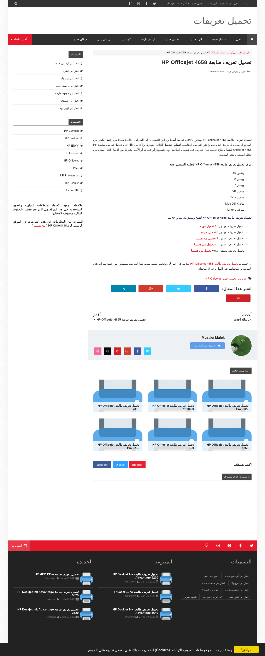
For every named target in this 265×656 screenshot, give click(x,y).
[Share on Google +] (151, 289)
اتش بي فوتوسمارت (67, 93)
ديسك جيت (225, 3)
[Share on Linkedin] (123, 289)
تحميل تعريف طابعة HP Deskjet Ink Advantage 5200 (135, 576)
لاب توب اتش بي (213, 596)
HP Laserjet (72, 153)
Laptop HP (72, 190)
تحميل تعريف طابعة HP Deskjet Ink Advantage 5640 (135, 611)
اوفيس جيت (198, 3)
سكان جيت (183, 3)
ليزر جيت (212, 3)
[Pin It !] (238, 298)
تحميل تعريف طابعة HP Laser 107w (135, 591)
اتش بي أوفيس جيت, (236, 71)
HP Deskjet (72, 138)
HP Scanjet (72, 182)
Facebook (102, 464)
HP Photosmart (69, 175)
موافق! (246, 649)
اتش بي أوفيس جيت (230, 52)
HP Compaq (71, 130)
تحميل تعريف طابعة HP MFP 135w (57, 574)
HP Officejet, (217, 71)
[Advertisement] (172, 108)
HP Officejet (213, 52)
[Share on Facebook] (206, 289)
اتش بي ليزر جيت (68, 108)
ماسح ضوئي (190, 596)
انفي (236, 3)
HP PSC (74, 168)
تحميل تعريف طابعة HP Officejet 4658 (206, 62)
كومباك (170, 3)
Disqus (120, 464)
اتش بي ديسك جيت (67, 85)
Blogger (137, 464)
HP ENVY (73, 145)
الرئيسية (245, 3)
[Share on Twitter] (178, 289)
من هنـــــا (40, 225)
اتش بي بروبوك (70, 78)
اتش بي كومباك (70, 100)
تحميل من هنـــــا (204, 226)
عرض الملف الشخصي (205, 345)
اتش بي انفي (71, 70)
